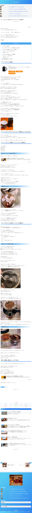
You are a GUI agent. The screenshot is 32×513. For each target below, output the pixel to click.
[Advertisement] (16, 24)
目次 (15, 43)
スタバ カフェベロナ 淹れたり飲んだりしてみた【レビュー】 (18, 15)
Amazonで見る (12, 71)
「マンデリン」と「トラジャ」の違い (14, 13)
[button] (29, 241)
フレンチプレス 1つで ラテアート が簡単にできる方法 (17, 491)
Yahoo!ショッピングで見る (12, 73)
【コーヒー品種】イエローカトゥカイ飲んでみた (16, 6)
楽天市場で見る (19, 71)
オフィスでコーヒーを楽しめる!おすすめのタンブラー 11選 (18, 11)
